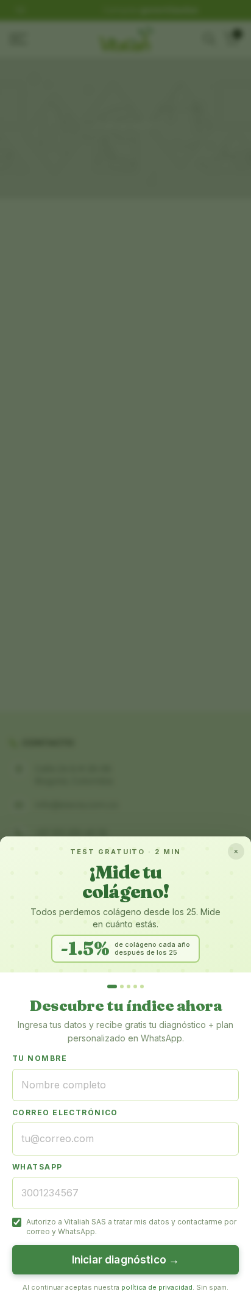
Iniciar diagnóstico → (126, 1260)
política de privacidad (157, 1287)
